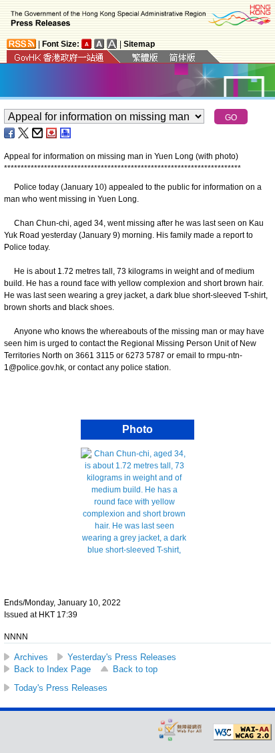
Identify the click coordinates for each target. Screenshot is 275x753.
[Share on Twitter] (24, 133)
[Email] (38, 133)
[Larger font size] (99, 44)
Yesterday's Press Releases (121, 657)
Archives (31, 657)
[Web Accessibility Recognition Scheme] (180, 729)
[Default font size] (86, 44)
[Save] (52, 133)
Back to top (135, 669)
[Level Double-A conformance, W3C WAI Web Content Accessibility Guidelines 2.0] (242, 732)
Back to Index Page (52, 669)
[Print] (66, 133)
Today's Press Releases (60, 688)
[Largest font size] (112, 44)
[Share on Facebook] (10, 133)
